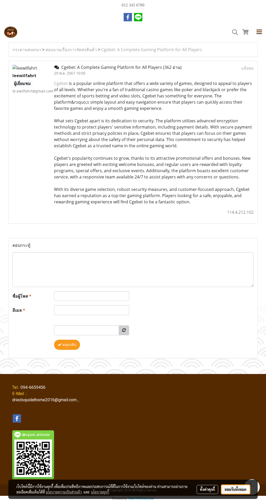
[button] (233, 32)
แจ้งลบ (247, 68)
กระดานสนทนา (26, 49)
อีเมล (18, 310)
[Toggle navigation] (259, 32)
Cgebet (61, 83)
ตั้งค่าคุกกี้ (207, 489)
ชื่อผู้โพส (21, 296)
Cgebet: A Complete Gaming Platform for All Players (151, 49)
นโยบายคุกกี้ (100, 492)
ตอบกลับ (69, 345)
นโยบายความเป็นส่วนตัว (64, 492)
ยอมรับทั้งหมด (236, 489)
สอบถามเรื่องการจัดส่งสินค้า (71, 49)
